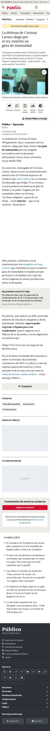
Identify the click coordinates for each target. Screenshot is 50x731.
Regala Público (12, 650)
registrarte (25, 523)
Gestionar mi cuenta (14, 640)
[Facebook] (16, 671)
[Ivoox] (21, 677)
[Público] (20, 7)
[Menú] (3, 7)
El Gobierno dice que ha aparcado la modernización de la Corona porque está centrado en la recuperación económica (22, 298)
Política (5, 13)
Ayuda (8, 657)
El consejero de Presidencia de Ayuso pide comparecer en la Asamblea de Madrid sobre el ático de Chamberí (25, 546)
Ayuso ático (44, 2)
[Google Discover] (10, 671)
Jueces (36, 2)
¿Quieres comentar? (25, 507)
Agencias (18, 124)
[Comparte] (9, 106)
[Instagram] (33, 671)
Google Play (14, 721)
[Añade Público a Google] (4, 671)
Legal (4, 703)
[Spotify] (10, 677)
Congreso (40, 19)
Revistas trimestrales (12, 695)
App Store (38, 721)
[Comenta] (17, 106)
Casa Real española (11, 404)
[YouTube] (39, 671)
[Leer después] (25, 106)
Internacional (38, 13)
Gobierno (20, 19)
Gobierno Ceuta (18, 2)
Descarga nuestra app (12, 714)
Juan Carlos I (24, 178)
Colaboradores (9, 699)
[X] (21, 671)
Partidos (30, 19)
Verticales (6, 691)
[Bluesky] (27, 671)
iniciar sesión (37, 520)
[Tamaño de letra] (33, 106)
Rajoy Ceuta (29, 2)
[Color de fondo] (40, 106)
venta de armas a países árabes (19, 374)
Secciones (7, 687)
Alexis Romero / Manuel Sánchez (16, 304)
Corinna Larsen (9, 409)
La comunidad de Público (16, 654)
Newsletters (10, 644)
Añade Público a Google (36, 118)
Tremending (25, 13)
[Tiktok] (45, 671)
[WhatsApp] (16, 677)
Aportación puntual (13, 647)
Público (6, 124)
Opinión (14, 13)
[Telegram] (4, 677)
